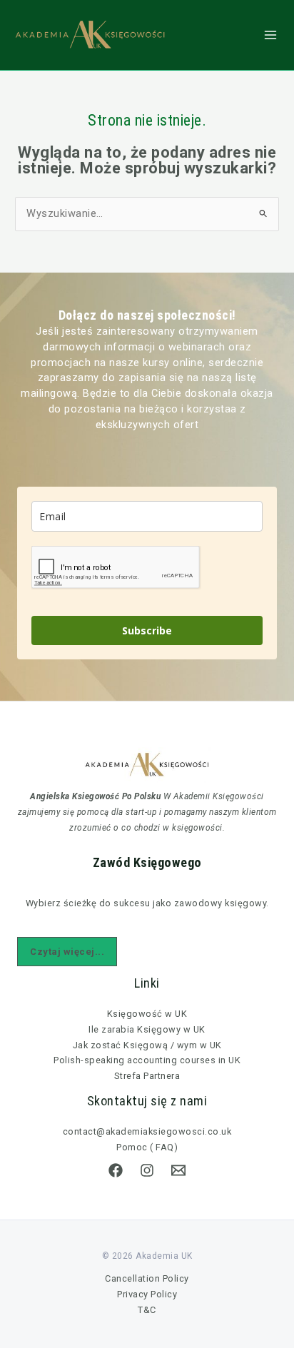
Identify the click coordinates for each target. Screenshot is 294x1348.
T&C (147, 1309)
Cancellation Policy (147, 1278)
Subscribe (147, 630)
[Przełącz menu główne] (270, 35)
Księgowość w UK (147, 1013)
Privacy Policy (147, 1294)
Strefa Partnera (147, 1075)
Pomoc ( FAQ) (147, 1147)
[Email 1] (178, 1170)
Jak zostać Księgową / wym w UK (147, 1045)
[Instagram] (147, 1170)
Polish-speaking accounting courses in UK (147, 1060)
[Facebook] (115, 1170)
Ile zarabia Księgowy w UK (147, 1029)
